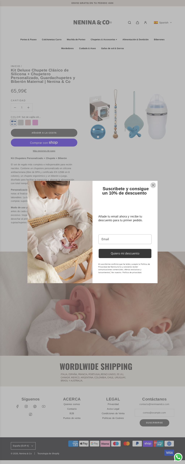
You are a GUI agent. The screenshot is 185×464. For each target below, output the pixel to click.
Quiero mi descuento (125, 253)
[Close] (153, 185)
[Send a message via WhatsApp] (178, 457)
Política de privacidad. (132, 272)
